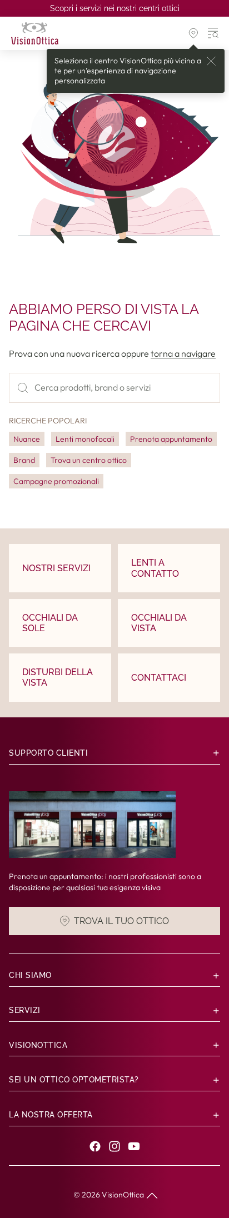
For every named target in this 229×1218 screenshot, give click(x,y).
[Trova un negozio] (193, 33)
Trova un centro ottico (89, 460)
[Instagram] (114, 1146)
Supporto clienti (48, 752)
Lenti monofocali (85, 439)
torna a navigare (183, 353)
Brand (24, 460)
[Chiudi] (211, 61)
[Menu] (213, 33)
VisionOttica (123, 1195)
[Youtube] (134, 1146)
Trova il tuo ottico (121, 920)
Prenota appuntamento (171, 439)
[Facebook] (95, 1146)
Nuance (26, 439)
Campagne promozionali (56, 481)
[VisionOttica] (34, 33)
